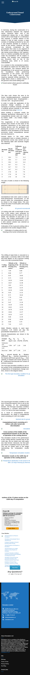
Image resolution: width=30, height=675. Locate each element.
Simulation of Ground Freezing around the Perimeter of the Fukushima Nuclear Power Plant (12, 559)
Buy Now (15, 567)
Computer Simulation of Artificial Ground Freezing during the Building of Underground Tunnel (13, 554)
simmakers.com (9, 619)
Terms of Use (4, 661)
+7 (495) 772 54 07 (10, 615)
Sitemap (3, 659)
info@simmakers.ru (10, 617)
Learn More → (12, 528)
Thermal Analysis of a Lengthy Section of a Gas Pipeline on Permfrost (11, 550)
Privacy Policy (5, 663)
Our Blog (3, 665)
